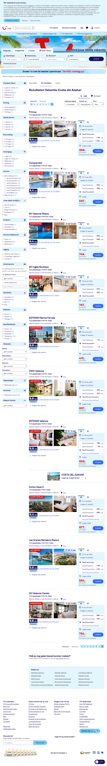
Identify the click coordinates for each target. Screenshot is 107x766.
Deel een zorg (83, 726)
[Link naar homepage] (6, 28)
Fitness (8, 329)
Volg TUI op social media (64, 737)
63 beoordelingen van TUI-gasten (48, 399)
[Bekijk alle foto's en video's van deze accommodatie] (53, 129)
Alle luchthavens (11, 176)
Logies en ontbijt (11, 88)
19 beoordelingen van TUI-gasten (48, 515)
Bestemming (31, 56)
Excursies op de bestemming (38, 709)
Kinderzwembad (10, 229)
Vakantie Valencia (60, 673)
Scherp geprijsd (10, 107)
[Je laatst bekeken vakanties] (81, 28)
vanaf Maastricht (13, 185)
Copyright (82, 711)
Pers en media (83, 706)
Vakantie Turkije (83, 676)
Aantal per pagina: (70, 101)
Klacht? (81, 724)
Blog (4, 716)
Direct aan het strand (12, 254)
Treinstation (6, 370)
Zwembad (9, 97)
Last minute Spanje (37, 682)
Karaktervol (9, 212)
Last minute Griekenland (63, 679)
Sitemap (5, 719)
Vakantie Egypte (83, 685)
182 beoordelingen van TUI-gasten (49, 242)
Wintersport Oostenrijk (85, 682)
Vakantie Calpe (36, 676)
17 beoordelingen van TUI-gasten (48, 449)
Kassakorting (10, 109)
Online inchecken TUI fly (61, 704)
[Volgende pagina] (52, 104)
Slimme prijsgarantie (85, 34)
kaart (64, 118)
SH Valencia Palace (39, 214)
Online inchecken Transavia (37, 706)
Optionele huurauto (12, 395)
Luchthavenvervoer (35, 721)
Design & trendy (10, 210)
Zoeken (96, 59)
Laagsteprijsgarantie (49, 34)
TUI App (31, 704)
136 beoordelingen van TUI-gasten (49, 191)
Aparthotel (8, 244)
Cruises (32, 51)
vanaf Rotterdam (13, 181)
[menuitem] (98, 28)
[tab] (33, 83)
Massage (8, 319)
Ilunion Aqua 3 (36, 487)
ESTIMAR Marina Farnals (42, 318)
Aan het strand (10, 92)
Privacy (81, 714)
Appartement (9, 241)
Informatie (33, 83)
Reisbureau (6, 726)
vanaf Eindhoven (13, 183)
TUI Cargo (57, 714)
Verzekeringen (33, 714)
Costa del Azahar (46, 118)
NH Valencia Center (39, 593)
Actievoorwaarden (9, 714)
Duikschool (9, 331)
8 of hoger (9, 141)
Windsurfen (9, 334)
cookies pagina (9, 14)
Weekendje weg (10, 385)
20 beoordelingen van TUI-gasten (48, 622)
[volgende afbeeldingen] (75, 129)
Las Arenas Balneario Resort (44, 540)
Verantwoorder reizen (10, 709)
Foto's (58, 83)
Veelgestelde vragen (9, 729)
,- (82, 150)
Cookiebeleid (83, 716)
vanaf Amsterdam (13, 178)
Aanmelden (40, 743)
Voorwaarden (83, 709)
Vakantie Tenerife (84, 679)
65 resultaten (46, 83)
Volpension (9, 163)
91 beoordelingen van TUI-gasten (48, 295)
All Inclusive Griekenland (63, 682)
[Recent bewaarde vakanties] (87, 28)
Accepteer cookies (12, 20)
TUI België (6, 721)
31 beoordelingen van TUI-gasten (48, 346)
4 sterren (8, 90)
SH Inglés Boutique (39, 267)
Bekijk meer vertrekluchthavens (90, 246)
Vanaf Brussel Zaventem (90, 397)
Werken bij (86, 731)
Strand (4, 348)
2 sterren (8, 129)
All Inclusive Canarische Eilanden (42, 685)
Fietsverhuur (9, 336)
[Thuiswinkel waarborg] (85, 752)
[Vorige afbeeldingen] (31, 129)
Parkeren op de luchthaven (37, 719)
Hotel (7, 239)
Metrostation (6, 356)
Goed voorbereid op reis (36, 711)
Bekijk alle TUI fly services (62, 711)
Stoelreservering (59, 706)
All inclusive (9, 166)
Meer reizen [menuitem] (46, 51)
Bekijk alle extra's (34, 726)
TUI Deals (8, 112)
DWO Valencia (36, 371)
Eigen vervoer (10, 195)
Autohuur (32, 716)
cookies (30, 5)
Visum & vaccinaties (35, 724)
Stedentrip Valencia (37, 673)
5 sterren (8, 122)
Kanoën (8, 338)
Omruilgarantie (67, 34)
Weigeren (25, 20)
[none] (5, 59)
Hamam (8, 316)
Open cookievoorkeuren (87, 719)
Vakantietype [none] (10, 56)
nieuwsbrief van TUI (62, 658)
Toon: (95, 101)
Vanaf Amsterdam (88, 134)
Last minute (7, 711)
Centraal (8, 259)
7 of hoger (9, 144)
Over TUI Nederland (85, 704)
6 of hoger (9, 146)
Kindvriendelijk (10, 224)
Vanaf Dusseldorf (88, 192)
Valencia (55, 118)
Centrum (5, 363)
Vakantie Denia (60, 676)
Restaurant (9, 299)
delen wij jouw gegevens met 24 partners (44, 9)
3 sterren (8, 127)
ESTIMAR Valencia (38, 421)
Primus (32, 112)
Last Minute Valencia (85, 673)
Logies (8, 156)
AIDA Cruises (35, 679)
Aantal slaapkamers (11, 282)
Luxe (7, 207)
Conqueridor (35, 163)
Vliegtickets (19, 51)
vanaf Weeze (11, 193)
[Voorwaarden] (98, 752)
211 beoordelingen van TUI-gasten (49, 140)
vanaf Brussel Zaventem (15, 188)
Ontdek (98, 151)
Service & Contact (58, 753)
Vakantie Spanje (34, 118)
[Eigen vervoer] (88, 122)
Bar (7, 302)
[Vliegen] (81, 122)
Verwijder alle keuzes (9, 63)
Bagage (56, 709)
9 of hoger (9, 139)
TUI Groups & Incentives (11, 704)
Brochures (6, 706)
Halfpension (9, 95)
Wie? (71, 56)
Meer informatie (35, 20)
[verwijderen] (26, 59)
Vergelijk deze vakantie (39, 146)
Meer (5, 215)
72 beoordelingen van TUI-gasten (48, 568)
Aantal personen (10, 274)
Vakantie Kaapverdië (61, 685)
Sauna (7, 314)
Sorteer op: (83, 101)
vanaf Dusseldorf (13, 190)
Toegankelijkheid (84, 721)
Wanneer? (52, 56)
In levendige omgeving (12, 256)
